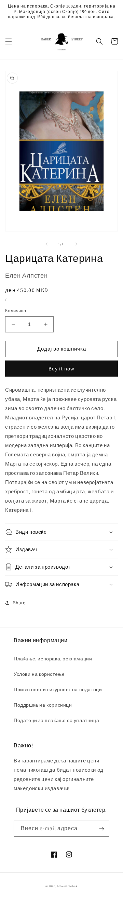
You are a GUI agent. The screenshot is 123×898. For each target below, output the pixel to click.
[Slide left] (46, 244)
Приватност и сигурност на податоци (58, 689)
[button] (8, 41)
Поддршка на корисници (43, 705)
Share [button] (19, 602)
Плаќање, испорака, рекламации (53, 659)
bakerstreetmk (67, 886)
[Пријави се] (101, 829)
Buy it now (61, 368)
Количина (15, 311)
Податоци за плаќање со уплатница (56, 720)
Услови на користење (39, 674)
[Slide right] (76, 244)
